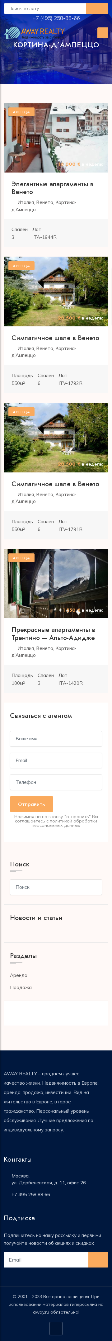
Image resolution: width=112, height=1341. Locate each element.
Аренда (18, 975)
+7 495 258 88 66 (31, 1194)
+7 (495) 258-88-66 (56, 18)
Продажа (21, 987)
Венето (44, 202)
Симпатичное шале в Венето (55, 338)
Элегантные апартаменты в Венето (52, 188)
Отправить (31, 804)
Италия (25, 202)
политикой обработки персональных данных (64, 823)
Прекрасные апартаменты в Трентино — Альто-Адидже (53, 633)
